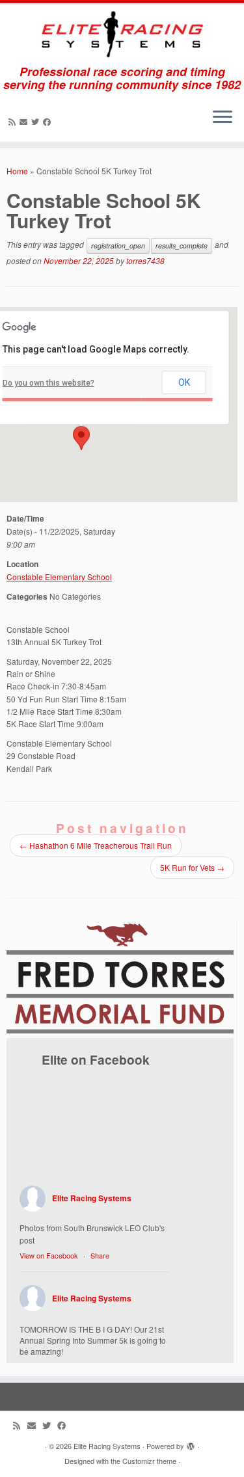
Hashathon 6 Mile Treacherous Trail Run (96, 845)
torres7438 (145, 260)
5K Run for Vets (192, 867)
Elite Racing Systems (91, 1198)
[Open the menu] (222, 118)
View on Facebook (49, 1255)
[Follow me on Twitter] (37, 121)
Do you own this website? (48, 383)
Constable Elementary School (59, 576)
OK (184, 382)
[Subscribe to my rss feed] (14, 121)
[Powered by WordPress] (190, 1443)
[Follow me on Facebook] (49, 121)
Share (99, 1255)
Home (17, 170)
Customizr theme (149, 1461)
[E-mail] (25, 121)
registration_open (118, 245)
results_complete (182, 245)
